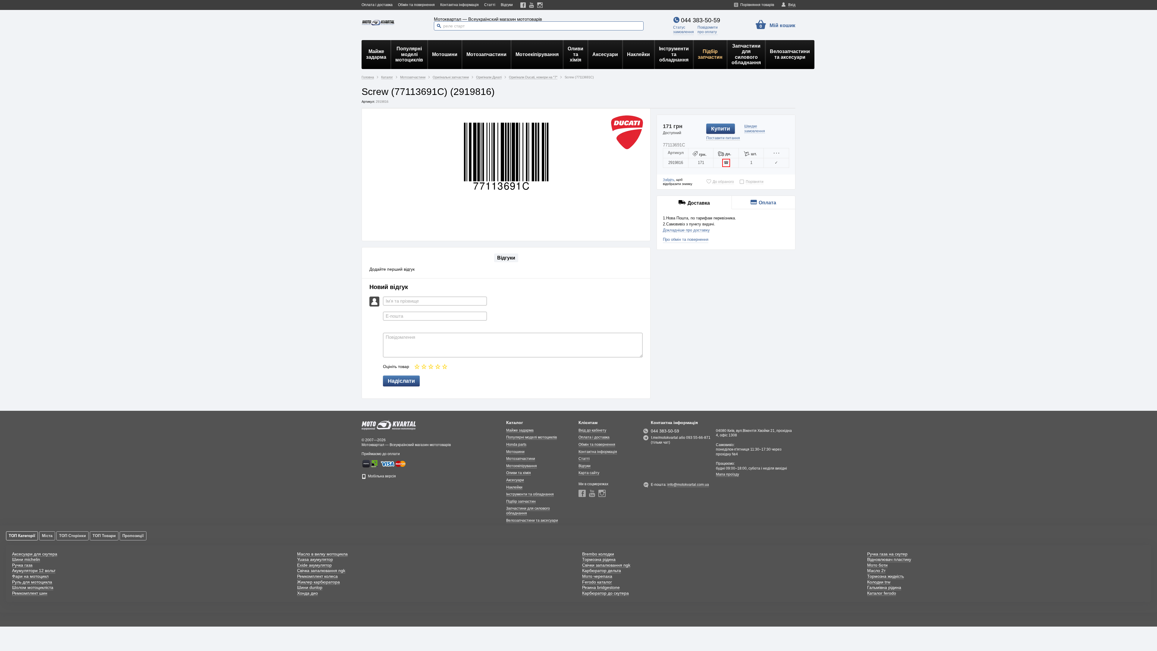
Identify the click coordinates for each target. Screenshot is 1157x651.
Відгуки (507, 5)
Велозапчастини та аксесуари (790, 54)
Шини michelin (26, 559)
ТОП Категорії (22, 535)
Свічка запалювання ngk (321, 570)
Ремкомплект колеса (317, 576)
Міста (47, 535)
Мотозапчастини (486, 54)
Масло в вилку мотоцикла (322, 554)
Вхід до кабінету (592, 430)
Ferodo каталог (597, 582)
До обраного (723, 182)
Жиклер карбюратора (318, 582)
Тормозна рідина (599, 559)
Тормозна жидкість (885, 576)
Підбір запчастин (710, 54)
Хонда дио (307, 593)
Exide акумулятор (314, 565)
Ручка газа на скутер (887, 554)
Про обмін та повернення (685, 239)
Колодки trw (878, 582)
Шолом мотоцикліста (32, 587)
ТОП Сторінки (72, 535)
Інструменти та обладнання (674, 54)
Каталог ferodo (881, 593)
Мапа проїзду (727, 474)
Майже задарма (376, 54)
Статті (489, 5)
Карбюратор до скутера (605, 593)
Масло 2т (876, 570)
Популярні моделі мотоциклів (409, 54)
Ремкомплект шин (29, 593)
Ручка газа (22, 565)
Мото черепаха (597, 576)
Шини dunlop (309, 587)
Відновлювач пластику (889, 559)
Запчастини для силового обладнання (746, 54)
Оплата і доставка (377, 5)
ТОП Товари (104, 535)
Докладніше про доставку (686, 230)
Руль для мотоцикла (32, 582)
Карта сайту (588, 473)
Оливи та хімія (575, 54)
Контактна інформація (459, 5)
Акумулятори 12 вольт (33, 570)
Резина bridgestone (601, 587)
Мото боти (877, 565)
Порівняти (754, 182)
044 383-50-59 (700, 20)
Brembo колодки (598, 554)
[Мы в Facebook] (523, 5)
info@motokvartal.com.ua (688, 485)
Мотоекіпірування (537, 54)
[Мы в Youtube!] (532, 5)
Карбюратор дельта (601, 570)
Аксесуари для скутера (34, 554)
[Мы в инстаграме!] (540, 5)
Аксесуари (605, 54)
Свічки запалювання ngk (606, 565)
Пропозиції (133, 535)
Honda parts (516, 444)
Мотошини (444, 54)
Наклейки (638, 54)
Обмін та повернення (416, 5)
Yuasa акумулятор (315, 559)
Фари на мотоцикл (30, 576)
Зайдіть (668, 179)
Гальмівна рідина (884, 587)
